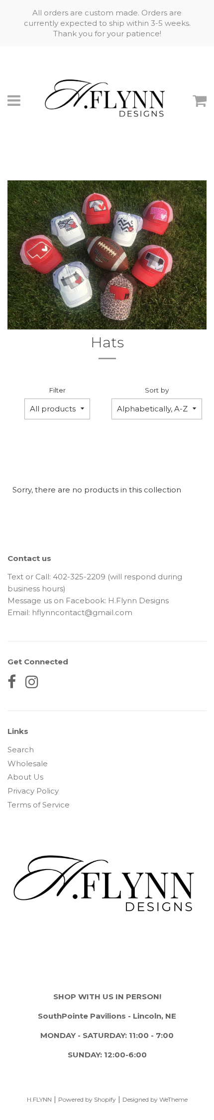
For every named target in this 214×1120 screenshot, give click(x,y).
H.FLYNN (39, 1099)
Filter (57, 390)
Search (20, 749)
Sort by (157, 390)
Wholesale (27, 763)
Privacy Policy (33, 791)
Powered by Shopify (87, 1099)
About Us (25, 777)
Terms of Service (38, 804)
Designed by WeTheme (155, 1099)
